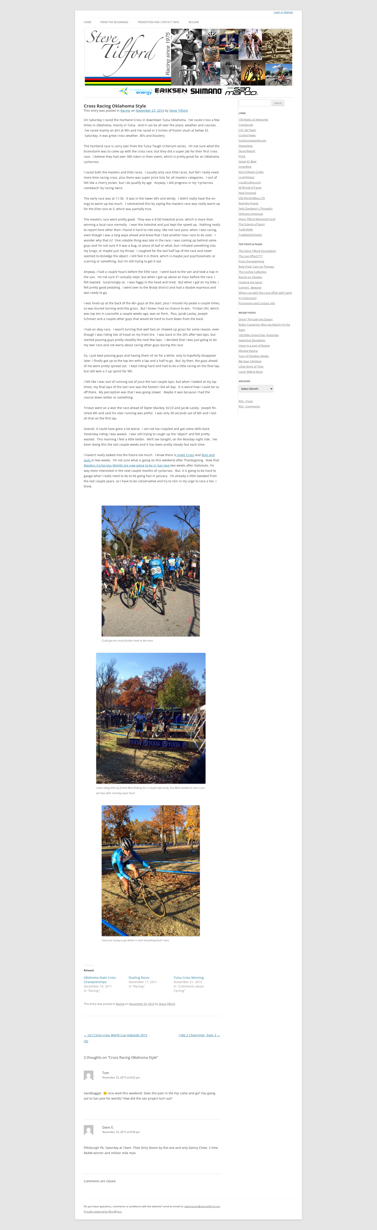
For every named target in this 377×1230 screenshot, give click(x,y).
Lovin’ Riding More (251, 372)
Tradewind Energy (250, 235)
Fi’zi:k (242, 156)
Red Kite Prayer (249, 203)
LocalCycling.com (250, 182)
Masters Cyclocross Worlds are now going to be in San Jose (127, 465)
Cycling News (247, 135)
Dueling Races (139, 977)
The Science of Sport (252, 224)
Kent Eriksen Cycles (251, 172)
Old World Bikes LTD (252, 198)
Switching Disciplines (252, 340)
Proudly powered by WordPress (103, 1211)
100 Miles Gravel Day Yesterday (259, 335)
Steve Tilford (178, 110)
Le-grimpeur (247, 177)
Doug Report (247, 151)
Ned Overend (247, 193)
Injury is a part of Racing (254, 345)
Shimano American (251, 214)
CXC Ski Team (247, 130)
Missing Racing (248, 351)
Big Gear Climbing (250, 361)
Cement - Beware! (250, 287)
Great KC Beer (248, 161)
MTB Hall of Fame (250, 188)
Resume (194, 22)
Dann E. (108, 1127)
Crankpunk (246, 125)
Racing (125, 110)
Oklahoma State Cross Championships (100, 979)
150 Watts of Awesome (253, 119)
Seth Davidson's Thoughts (255, 208)
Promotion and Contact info (158, 22)
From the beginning (114, 22)
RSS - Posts (246, 401)
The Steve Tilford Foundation (257, 251)
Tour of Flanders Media (254, 356)
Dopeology (246, 146)
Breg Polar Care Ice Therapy (256, 267)
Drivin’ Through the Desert (256, 319)
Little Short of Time (251, 366)
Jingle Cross (185, 455)
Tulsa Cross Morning (189, 977)
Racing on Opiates (250, 277)
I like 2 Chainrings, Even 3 (199, 1035)
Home (88, 22)
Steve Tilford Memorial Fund (257, 219)
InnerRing (245, 167)
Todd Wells (246, 229)
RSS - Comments (249, 406)
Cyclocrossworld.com (252, 140)
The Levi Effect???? (251, 256)
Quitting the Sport (250, 282)
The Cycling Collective (252, 272)
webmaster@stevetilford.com (202, 1206)
